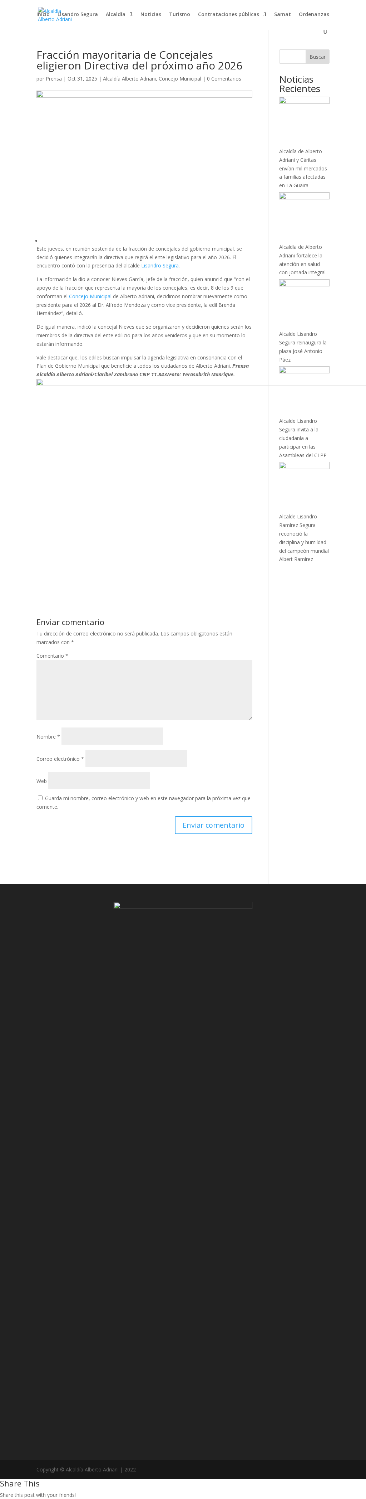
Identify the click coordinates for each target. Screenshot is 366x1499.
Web (41, 781)
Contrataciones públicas (228, 15)
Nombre (48, 736)
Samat (282, 15)
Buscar (318, 56)
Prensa (54, 78)
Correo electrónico (60, 758)
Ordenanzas (314, 15)
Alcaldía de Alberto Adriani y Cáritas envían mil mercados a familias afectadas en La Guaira (303, 168)
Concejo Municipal (180, 78)
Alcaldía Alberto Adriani (129, 78)
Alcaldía (115, 15)
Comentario (52, 655)
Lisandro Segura (78, 15)
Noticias (150, 15)
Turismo (179, 15)
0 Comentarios (224, 78)
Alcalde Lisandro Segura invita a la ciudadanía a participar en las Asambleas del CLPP (303, 437)
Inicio (43, 15)
